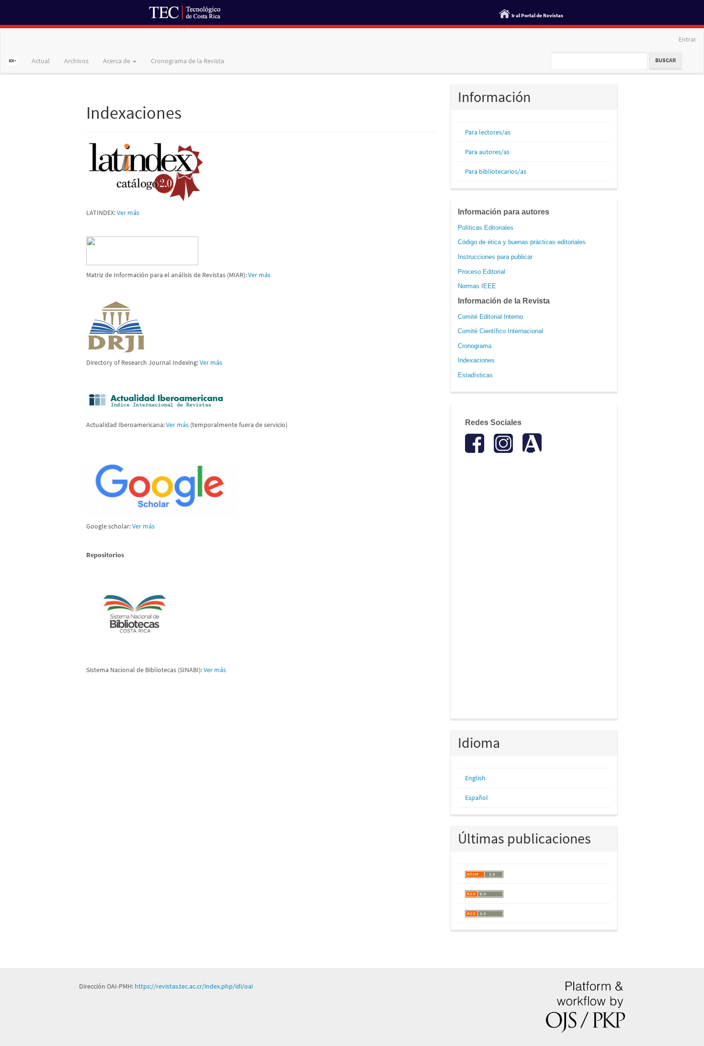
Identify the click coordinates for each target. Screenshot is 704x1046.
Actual (41, 60)
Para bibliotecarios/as (495, 171)
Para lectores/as (488, 132)
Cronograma (474, 345)
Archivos (76, 60)
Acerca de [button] (117, 60)
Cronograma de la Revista (187, 60)
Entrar (687, 39)
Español (476, 797)
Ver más (128, 212)
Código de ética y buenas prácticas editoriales (522, 242)
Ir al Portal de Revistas (537, 15)
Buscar (665, 60)
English (475, 778)
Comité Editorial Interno (490, 316)
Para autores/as (487, 151)
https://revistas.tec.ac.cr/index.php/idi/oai (194, 986)
